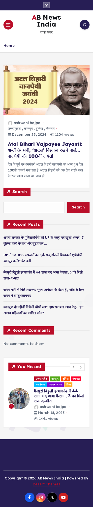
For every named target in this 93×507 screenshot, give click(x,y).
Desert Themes (46, 479)
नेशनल (50, 128)
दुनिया (39, 128)
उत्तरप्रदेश (14, 128)
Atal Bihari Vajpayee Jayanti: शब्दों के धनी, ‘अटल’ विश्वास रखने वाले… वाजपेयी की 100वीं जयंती (45, 150)
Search (19, 191)
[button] (73, 367)
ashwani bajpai (27, 123)
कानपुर (28, 128)
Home (9, 45)
